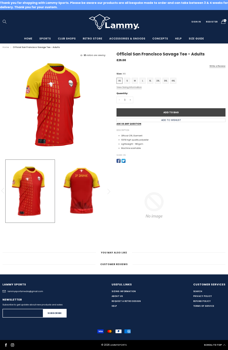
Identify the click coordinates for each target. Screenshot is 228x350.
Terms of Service (203, 306)
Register (212, 21)
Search (197, 291)
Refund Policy (202, 301)
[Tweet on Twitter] (124, 161)
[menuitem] (28, 38)
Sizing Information (124, 291)
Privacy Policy (202, 296)
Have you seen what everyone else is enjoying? (34, 332)
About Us (117, 296)
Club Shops (67, 38)
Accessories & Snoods (127, 38)
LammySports (118, 345)
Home (28, 38)
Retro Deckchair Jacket (35, 338)
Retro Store (92, 38)
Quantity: (122, 93)
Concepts (160, 38)
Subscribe (54, 313)
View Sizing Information (129, 87)
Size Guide (196, 38)
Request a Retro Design (126, 301)
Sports (45, 38)
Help (178, 38)
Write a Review (217, 66)
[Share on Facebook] (119, 161)
